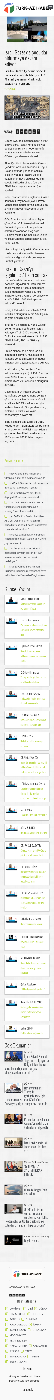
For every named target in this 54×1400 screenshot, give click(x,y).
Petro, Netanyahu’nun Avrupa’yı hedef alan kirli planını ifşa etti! (37, 1123)
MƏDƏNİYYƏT (18, 1335)
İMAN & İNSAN (18, 1330)
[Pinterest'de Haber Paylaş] (38, 131)
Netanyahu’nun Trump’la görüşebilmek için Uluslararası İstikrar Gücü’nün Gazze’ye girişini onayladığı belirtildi (26, 1095)
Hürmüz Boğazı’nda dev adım (35, 1191)
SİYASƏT (14, 1351)
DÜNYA (43, 1308)
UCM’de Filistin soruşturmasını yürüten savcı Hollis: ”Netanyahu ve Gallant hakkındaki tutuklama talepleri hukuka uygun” (26, 1217)
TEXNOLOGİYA (18, 1356)
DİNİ (30, 1308)
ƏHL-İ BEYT (38, 1314)
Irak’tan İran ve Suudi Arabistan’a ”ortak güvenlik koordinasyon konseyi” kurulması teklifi (25, 507)
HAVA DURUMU (18, 1324)
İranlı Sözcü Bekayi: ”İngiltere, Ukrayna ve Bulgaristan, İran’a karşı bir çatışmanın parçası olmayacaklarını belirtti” (27, 1064)
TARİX (28, 1351)
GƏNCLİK (15, 1319)
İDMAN (37, 1324)
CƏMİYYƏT (16, 1308)
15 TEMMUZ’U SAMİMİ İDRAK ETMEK (33, 1170)
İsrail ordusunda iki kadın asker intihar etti (35, 1146)
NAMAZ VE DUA (18, 1346)
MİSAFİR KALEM (18, 1340)
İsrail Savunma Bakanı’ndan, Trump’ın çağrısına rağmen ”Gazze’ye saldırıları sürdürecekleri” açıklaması (25, 571)
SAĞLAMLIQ (40, 1346)
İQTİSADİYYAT (40, 1330)
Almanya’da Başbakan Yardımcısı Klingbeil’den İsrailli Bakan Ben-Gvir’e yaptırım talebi (25, 539)
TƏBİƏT (36, 1356)
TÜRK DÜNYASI (18, 1362)
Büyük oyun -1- (33, 1240)
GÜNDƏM (31, 1319)
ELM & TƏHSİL (18, 1314)
